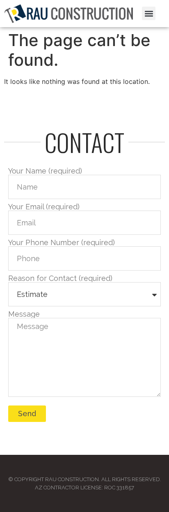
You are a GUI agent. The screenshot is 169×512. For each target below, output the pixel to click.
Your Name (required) (45, 171)
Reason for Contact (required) (60, 278)
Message (24, 314)
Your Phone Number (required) (61, 242)
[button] (148, 13)
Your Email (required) (44, 207)
